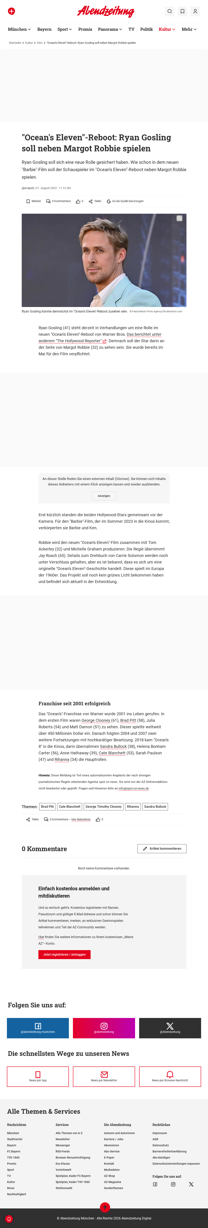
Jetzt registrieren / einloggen (64, 954)
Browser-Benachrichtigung (73, 1157)
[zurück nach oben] (105, 1209)
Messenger (63, 1145)
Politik (146, 29)
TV (131, 29)
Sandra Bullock (113, 746)
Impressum (160, 1133)
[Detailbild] (179, 218)
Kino (40, 42)
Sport (62, 29)
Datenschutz (161, 1145)
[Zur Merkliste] (182, 11)
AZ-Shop (109, 1175)
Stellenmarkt (64, 1188)
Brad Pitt (128, 720)
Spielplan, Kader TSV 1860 (73, 1182)
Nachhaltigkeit (16, 1194)
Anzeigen (104, 495)
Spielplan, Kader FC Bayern (73, 1175)
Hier (41, 937)
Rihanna (62, 759)
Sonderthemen (113, 1188)
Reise (10, 1188)
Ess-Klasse (63, 1163)
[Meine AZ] (195, 11)
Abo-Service (112, 1151)
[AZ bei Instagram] (173, 1184)
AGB (155, 1139)
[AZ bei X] (191, 1184)
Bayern (44, 29)
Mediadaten (112, 1169)
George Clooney (95, 720)
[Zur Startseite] (106, 17)
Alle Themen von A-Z (69, 1133)
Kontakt (109, 1163)
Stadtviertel (14, 1139)
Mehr (187, 29)
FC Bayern (13, 1151)
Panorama (108, 29)
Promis (85, 29)
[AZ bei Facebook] (155, 1184)
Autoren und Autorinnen (119, 1133)
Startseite (15, 42)
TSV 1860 (13, 1157)
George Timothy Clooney (104, 807)
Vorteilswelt (63, 1169)
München (17, 29)
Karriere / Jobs (113, 1139)
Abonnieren (111, 1145)
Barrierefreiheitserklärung (169, 1151)
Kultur (165, 29)
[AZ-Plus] (11, 11)
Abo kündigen (161, 1157)
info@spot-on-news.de (134, 788)
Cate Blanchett (112, 752)
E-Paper (109, 1157)
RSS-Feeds (63, 1151)
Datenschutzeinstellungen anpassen (176, 1163)
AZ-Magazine (112, 1182)
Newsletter (63, 1139)
